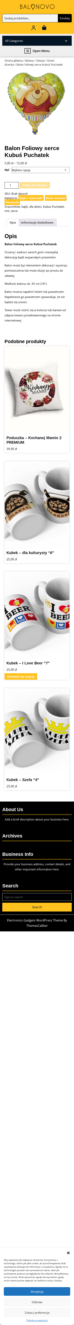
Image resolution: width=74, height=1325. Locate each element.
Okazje (40, 60)
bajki (25, 206)
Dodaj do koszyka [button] (59, 431)
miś (7, 211)
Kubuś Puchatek (53, 206)
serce (14, 211)
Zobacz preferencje (37, 1312)
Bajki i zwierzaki (31, 198)
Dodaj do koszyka (34, 185)
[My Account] (34, 28)
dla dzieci (35, 206)
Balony (29, 60)
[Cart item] (44, 28)
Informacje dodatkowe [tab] (37, 222)
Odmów (37, 1302)
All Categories (14, 41)
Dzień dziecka (55, 198)
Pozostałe (12, 202)
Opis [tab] (12, 222)
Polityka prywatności (37, 1320)
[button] (68, 1252)
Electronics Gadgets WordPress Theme (35, 920)
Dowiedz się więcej (20, 676)
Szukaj (65, 18)
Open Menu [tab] (41, 51)
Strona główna (14, 60)
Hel (7, 170)
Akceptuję (37, 1291)
